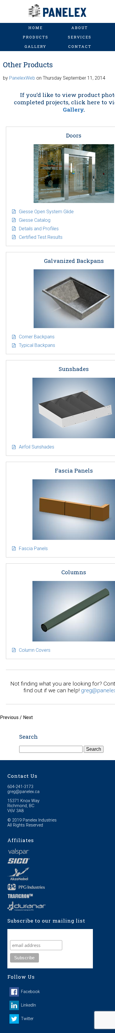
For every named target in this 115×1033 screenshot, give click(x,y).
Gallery (35, 46)
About (79, 27)
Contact (79, 46)
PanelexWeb (22, 78)
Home (35, 27)
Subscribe (21, 934)
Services (79, 37)
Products (35, 37)
